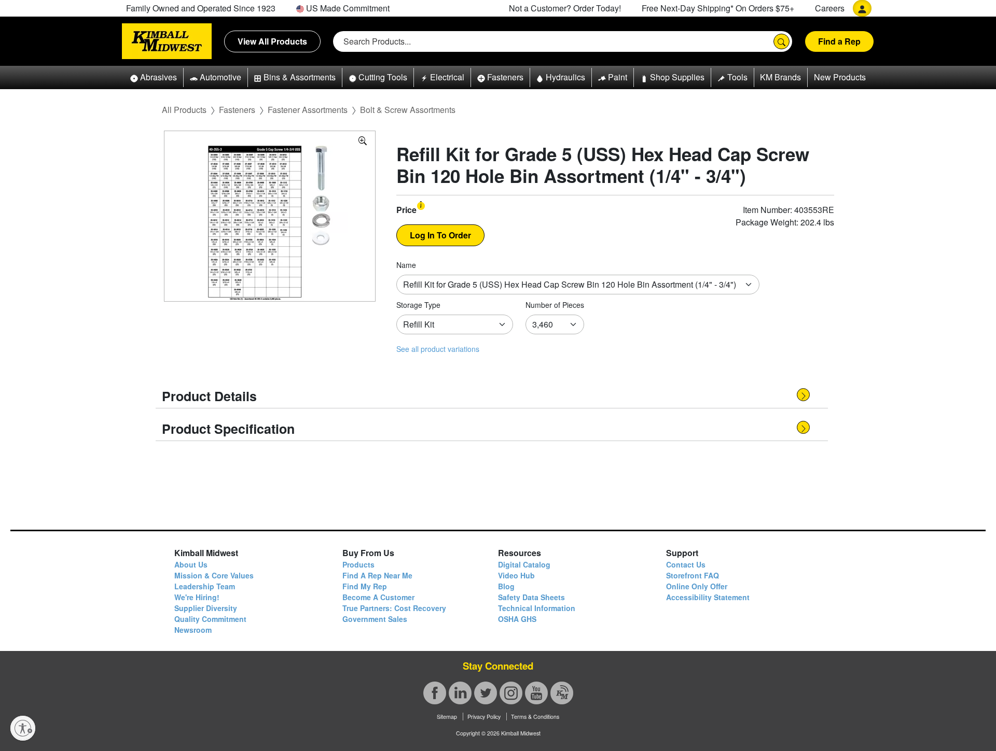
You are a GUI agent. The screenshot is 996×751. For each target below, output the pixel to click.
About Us (191, 564)
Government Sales (374, 619)
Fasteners (237, 110)
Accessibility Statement (708, 597)
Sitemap (447, 716)
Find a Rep (839, 41)
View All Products (272, 41)
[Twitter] (485, 693)
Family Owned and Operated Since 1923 (200, 8)
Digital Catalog (524, 564)
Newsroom (193, 630)
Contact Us (686, 564)
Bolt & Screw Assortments (407, 110)
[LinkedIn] (460, 693)
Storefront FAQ (692, 575)
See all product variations (437, 349)
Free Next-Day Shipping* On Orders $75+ (718, 8)
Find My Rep (364, 586)
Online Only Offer (696, 586)
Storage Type (418, 305)
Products (358, 564)
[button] (153, 77)
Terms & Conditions (535, 716)
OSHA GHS (517, 619)
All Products (184, 110)
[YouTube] (536, 693)
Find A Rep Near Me (377, 575)
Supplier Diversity (205, 608)
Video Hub (516, 575)
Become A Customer (378, 597)
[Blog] (561, 693)
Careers (830, 8)
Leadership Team (204, 586)
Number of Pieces (554, 305)
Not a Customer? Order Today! (565, 8)
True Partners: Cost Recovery (394, 608)
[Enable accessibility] (22, 728)
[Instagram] (511, 693)
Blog (506, 586)
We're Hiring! (196, 597)
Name (406, 265)
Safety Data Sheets (531, 597)
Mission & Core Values (214, 575)
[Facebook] (434, 693)
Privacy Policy (484, 716)
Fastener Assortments (308, 110)
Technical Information (536, 608)
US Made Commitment (347, 8)
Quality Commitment (210, 619)
